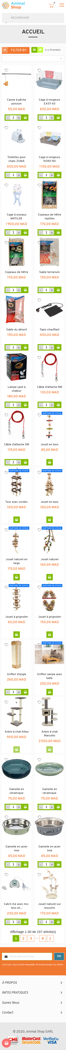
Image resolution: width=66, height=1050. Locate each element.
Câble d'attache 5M (16, 444)
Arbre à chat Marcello (49, 733)
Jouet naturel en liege (16, 561)
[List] (40, 50)
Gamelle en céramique (16, 791)
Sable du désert (16, 329)
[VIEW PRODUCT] (49, 462)
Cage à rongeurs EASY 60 (49, 101)
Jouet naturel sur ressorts (49, 906)
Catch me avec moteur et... (16, 906)
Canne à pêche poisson (16, 101)
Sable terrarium (49, 272)
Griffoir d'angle (16, 674)
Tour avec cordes (16, 502)
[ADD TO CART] (25, 117)
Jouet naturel (49, 559)
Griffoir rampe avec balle (49, 676)
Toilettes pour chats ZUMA (16, 159)
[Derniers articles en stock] (16, 749)
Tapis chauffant (49, 329)
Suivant (50, 938)
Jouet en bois (49, 444)
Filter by (19, 50)
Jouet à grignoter (16, 616)
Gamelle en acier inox (16, 848)
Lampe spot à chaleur (16, 389)
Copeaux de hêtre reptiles (49, 216)
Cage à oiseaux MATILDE (16, 216)
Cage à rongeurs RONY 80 (49, 159)
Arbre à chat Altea (16, 731)
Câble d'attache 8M (49, 387)
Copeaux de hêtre (16, 272)
